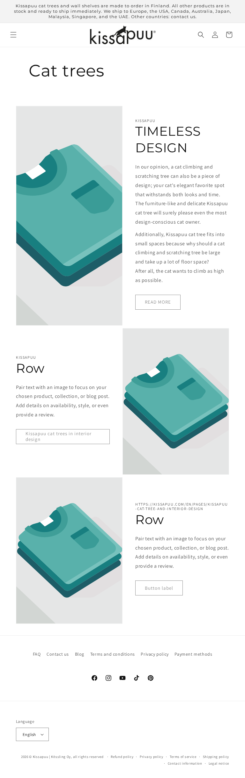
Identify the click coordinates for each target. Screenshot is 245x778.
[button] (13, 35)
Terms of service (183, 756)
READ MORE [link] (158, 302)
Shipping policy (216, 756)
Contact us (58, 654)
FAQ (37, 654)
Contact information (185, 763)
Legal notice (219, 763)
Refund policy (122, 756)
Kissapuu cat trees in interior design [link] (59, 436)
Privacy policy (154, 654)
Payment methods (193, 654)
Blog (79, 654)
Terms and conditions (112, 654)
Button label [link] (159, 588)
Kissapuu (40, 756)
